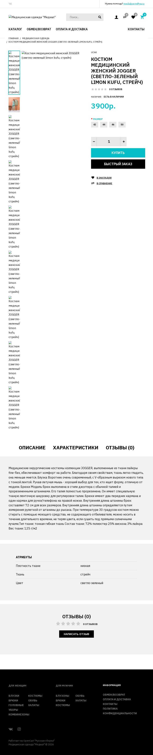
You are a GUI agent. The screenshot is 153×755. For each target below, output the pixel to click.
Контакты (110, 704)
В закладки (104, 177)
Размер (98, 119)
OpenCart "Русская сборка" (38, 740)
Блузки (14, 695)
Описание (32, 447)
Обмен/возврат (114, 694)
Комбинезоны (19, 714)
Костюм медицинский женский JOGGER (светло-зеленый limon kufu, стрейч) (55, 41)
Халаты (33, 705)
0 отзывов (115, 89)
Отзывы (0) (120, 447)
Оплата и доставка (117, 699)
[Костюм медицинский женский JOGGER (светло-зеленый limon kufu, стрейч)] (53, 55)
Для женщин (17, 685)
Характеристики (75, 447)
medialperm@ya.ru (134, 3)
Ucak (94, 52)
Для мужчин (64, 685)
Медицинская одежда (35, 38)
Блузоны (62, 695)
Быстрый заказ (118, 164)
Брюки (13, 700)
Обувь (32, 700)
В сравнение (104, 183)
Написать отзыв (76, 634)
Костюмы (35, 695)
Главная (13, 38)
